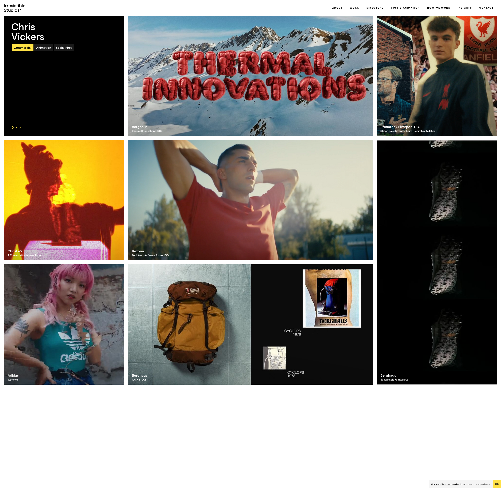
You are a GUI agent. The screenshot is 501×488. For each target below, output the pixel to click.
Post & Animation (405, 7)
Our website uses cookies (445, 484)
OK (497, 484)
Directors (375, 7)
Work (354, 7)
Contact (486, 7)
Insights (465, 7)
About (337, 7)
